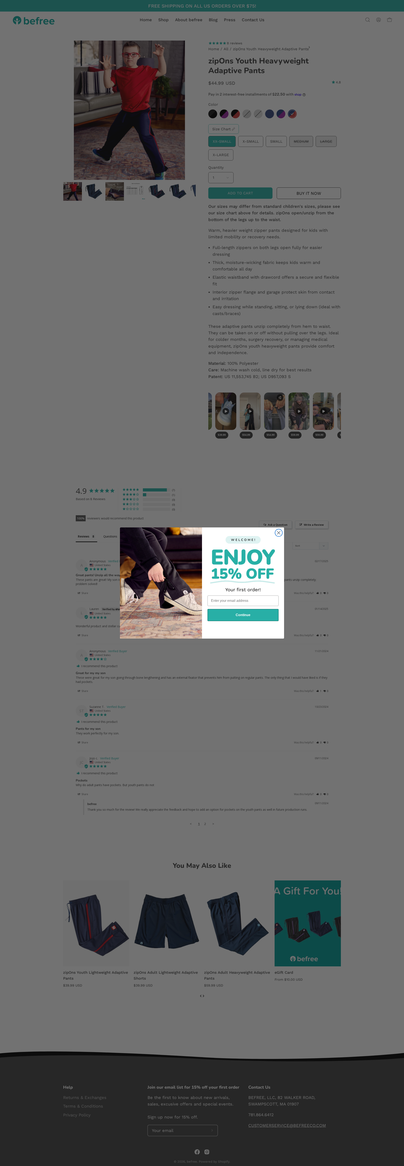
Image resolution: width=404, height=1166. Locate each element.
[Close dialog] (278, 532)
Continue (243, 615)
